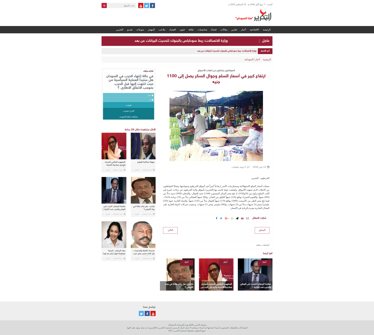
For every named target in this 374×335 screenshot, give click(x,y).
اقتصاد (172, 29)
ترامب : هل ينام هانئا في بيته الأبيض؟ (179, 286)
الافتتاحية (254, 29)
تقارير (234, 29)
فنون (182, 29)
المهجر (151, 29)
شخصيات (202, 29)
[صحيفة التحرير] (253, 15)
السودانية (249, 59)
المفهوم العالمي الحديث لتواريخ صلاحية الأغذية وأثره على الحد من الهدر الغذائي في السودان (216, 286)
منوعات (140, 29)
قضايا (214, 29)
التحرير (119, 29)
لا (150, 100)
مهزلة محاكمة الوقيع (146, 162)
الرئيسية (267, 59)
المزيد (137, 170)
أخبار (243, 29)
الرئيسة (267, 29)
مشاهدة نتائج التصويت (128, 116)
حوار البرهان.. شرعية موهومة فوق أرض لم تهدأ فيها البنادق (114, 252)
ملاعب (162, 29)
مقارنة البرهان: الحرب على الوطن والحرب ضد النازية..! (255, 286)
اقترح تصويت (128, 111)
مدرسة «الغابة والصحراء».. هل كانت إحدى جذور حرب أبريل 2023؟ (144, 252)
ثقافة (191, 29)
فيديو (129, 29)
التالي (170, 230)
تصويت (129, 105)
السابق (262, 230)
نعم (149, 95)
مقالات (223, 29)
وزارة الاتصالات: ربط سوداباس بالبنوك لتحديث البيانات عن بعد (181, 41)
